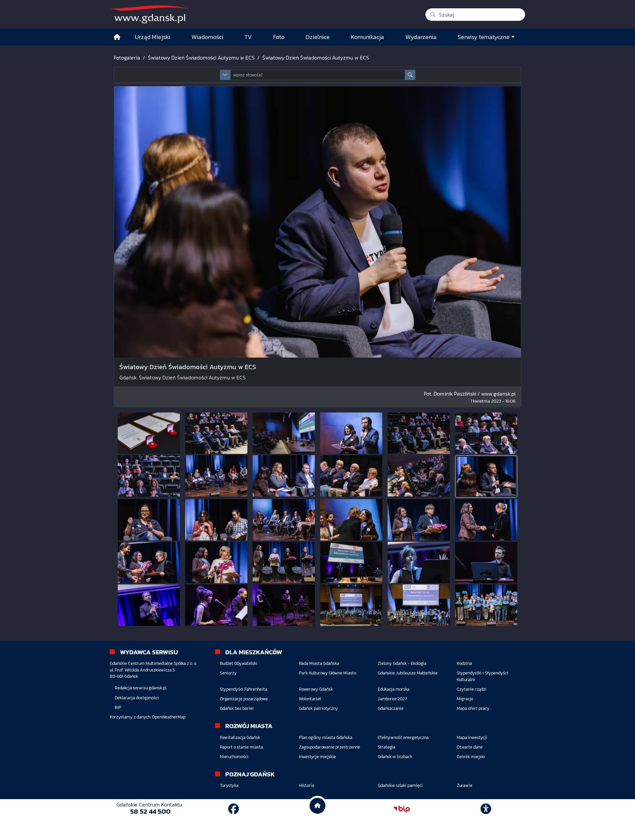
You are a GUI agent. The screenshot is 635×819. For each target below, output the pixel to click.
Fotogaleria (127, 58)
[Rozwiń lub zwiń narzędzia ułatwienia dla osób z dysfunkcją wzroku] (486, 809)
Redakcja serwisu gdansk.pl (140, 688)
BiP (118, 707)
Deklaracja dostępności (137, 698)
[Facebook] (233, 809)
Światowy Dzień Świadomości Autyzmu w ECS (201, 58)
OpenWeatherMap (169, 717)
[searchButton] (410, 75)
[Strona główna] (117, 37)
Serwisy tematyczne (484, 37)
